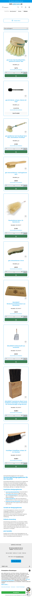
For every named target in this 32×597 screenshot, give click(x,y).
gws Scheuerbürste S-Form (16, 260)
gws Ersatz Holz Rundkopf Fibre (12, 491)
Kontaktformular (20, 556)
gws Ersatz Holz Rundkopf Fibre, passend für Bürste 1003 (16, 60)
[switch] (28, 594)
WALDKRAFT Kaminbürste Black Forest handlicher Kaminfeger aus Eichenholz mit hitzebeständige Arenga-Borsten (16, 402)
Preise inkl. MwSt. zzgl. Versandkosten (16, 69)
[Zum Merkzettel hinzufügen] (25, 56)
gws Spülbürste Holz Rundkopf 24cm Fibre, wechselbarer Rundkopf (16, 136)
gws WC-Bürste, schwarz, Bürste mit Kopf (16, 100)
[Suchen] (18, 7)
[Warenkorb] (29, 7)
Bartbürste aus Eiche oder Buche (13, 501)
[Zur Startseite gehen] (16, 4)
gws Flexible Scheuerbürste (12, 494)
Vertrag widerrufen (16, 561)
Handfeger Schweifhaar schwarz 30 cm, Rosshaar (16, 451)
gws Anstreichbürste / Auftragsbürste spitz (16, 173)
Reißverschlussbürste (10, 498)
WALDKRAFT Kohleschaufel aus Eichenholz (16, 346)
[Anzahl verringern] (6, 72)
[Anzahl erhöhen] (21, 72)
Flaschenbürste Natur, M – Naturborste (16, 221)
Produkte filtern (17, 20)
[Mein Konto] (25, 7)
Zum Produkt (16, 113)
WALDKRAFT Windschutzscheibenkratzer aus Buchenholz (16, 303)
